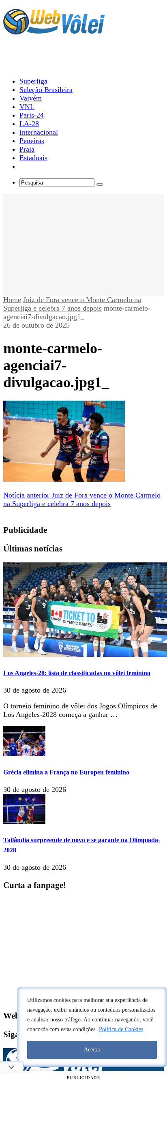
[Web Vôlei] (54, 31)
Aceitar (92, 1050)
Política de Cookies (121, 1029)
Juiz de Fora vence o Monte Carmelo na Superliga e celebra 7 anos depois (72, 304)
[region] (92, 1027)
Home (12, 300)
